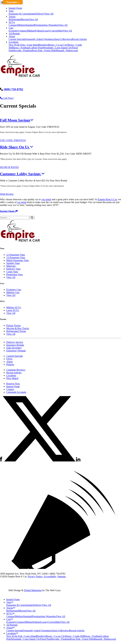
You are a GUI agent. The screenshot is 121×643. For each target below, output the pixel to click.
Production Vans (14, 274)
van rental (46, 199)
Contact (10, 389)
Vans (11, 11)
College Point (36, 47)
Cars (11, 28)
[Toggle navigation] (2, 2)
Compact (13, 25)
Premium (38, 25)
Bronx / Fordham (21, 47)
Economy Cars (13, 289)
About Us (58, 39)
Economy (13, 30)
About (12, 36)
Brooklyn (43, 45)
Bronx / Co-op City (58, 45)
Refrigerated (15, 19)
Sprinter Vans (13, 263)
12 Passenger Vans (15, 254)
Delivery (40, 13)
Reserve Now (13, 383)
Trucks (12, 16)
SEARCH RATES (9, 167)
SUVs (12, 22)
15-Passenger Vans (15, 257)
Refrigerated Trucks (16, 331)
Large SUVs (12, 310)
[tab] (60, 120)
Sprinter (32, 13)
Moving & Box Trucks (17, 328)
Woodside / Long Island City (57, 47)
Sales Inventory (14, 347)
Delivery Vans (13, 268)
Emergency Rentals (16, 350)
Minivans (11, 266)
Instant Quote (15, 8)
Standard (30, 25)
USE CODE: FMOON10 (13, 140)
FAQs (9, 358)
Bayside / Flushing (22, 50)
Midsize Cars (12, 292)
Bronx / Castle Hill (74, 636)
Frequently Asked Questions (39, 39)
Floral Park (45, 639)
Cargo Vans (12, 271)
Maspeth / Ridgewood (67, 50)
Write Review (7, 194)
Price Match (12, 378)
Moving (25, 19)
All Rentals (14, 33)
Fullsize (39, 30)
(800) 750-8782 (13, 89)
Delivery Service (14, 342)
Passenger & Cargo (18, 13)
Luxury (46, 30)
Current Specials (17, 39)
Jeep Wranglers (50, 25)
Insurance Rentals (15, 345)
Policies (10, 364)
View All (48, 13)
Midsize (22, 25)
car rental (21, 202)
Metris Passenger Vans (17, 260)
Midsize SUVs (13, 307)
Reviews (67, 39)
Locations (13, 42)
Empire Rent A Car (107, 199)
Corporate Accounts (16, 392)
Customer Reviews (15, 369)
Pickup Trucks (13, 325)
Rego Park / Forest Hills (44, 50)
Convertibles (56, 30)
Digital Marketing (33, 590)
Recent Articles (79, 39)
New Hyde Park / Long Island (24, 45)
